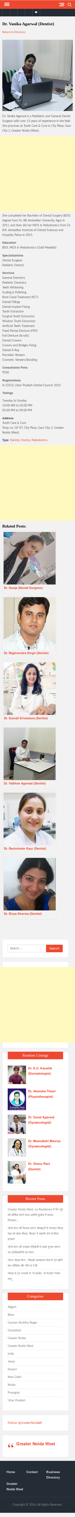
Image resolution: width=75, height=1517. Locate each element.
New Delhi (14, 1377)
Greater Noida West (20, 1346)
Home (10, 1471)
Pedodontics (39, 440)
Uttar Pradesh (16, 1400)
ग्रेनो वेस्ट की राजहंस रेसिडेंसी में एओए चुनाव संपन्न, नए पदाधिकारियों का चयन (34, 1250)
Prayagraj (13, 1392)
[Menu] (6, 4)
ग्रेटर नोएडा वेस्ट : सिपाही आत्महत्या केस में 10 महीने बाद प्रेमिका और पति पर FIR (35, 1263)
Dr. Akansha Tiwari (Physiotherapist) (42, 1094)
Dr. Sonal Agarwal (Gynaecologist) (41, 1120)
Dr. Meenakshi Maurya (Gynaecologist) (44, 1144)
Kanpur (12, 1369)
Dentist (15, 440)
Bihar (11, 1314)
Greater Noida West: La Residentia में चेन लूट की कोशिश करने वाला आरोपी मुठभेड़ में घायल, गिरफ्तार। (35, 1215)
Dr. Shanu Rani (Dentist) (39, 1166)
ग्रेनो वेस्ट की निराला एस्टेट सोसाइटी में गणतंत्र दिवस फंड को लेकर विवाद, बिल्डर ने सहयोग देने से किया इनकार (35, 1234)
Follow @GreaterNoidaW (25, 1422)
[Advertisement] (37, 174)
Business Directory (53, 1474)
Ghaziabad (14, 1330)
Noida (11, 1384)
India (11, 1353)
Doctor (25, 440)
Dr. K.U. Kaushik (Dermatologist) (40, 1071)
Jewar (11, 1361)
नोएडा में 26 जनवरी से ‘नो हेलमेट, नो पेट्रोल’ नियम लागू (34, 1276)
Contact (32, 1471)
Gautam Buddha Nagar (22, 1322)
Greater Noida (17, 1338)
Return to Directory (14, 32)
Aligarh (12, 1307)
